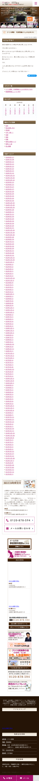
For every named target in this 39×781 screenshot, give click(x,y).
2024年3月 (8, 223)
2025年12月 (9, 175)
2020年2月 (8, 305)
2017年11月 (9, 356)
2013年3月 (8, 451)
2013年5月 (8, 447)
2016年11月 (9, 381)
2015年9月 (8, 413)
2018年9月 (8, 335)
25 (10, 113)
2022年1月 (8, 276)
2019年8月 (8, 314)
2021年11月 (9, 280)
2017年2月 (8, 374)
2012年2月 (8, 463)
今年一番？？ (9, 132)
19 (15, 112)
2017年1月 (8, 376)
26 (15, 113)
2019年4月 (8, 324)
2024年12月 (9, 203)
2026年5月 (8, 164)
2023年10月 (9, 235)
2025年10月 (9, 180)
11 (10, 110)
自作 (7, 126)
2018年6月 (8, 339)
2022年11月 (9, 260)
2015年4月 (8, 424)
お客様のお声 (22, 705)
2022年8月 (8, 264)
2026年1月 (8, 173)
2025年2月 (8, 198)
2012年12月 (9, 458)
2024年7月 (8, 214)
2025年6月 (8, 189)
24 (5, 113)
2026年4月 (8, 166)
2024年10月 (9, 207)
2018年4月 (8, 344)
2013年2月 (8, 454)
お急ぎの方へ (7, 703)
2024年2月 (8, 226)
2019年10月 (9, 312)
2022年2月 (8, 273)
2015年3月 (8, 426)
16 (33, 110)
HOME (5, 700)
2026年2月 (8, 171)
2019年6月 (8, 319)
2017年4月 (8, 369)
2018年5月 (8, 342)
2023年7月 (8, 241)
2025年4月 (8, 194)
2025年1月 (8, 200)
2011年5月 (8, 472)
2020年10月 (9, 294)
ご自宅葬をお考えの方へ (19, 703)
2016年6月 (8, 392)
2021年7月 (8, 285)
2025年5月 (8, 191)
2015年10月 (9, 410)
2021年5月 (8, 287)
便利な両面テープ (11, 141)
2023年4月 (8, 248)
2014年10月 (9, 438)
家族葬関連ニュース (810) (13, 91)
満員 (7, 137)
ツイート (33, 75)
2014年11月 (9, 435)
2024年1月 (8, 228)
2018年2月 (8, 349)
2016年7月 (8, 390)
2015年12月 (9, 406)
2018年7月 (8, 337)
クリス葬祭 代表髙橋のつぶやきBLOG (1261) (19, 89)
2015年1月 (8, 431)
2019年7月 (8, 317)
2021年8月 (8, 282)
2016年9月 (8, 385)
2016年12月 (9, 378)
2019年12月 (9, 308)
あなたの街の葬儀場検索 (28, 701)
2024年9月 (8, 210)
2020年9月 (8, 296)
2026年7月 (8, 159)
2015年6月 (8, 419)
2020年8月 (8, 298)
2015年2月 (8, 428)
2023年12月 (9, 230)
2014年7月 (8, 440)
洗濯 (7, 135)
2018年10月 (9, 333)
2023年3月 (8, 251)
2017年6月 (8, 365)
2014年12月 (9, 433)
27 (19, 113)
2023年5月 (8, 246)
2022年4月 (8, 269)
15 (28, 110)
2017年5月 (8, 367)
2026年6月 (8, 162)
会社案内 (10, 700)
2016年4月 (8, 397)
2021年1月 (8, 292)
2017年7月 (8, 362)
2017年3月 (8, 372)
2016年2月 (8, 401)
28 (24, 113)
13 (19, 110)
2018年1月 (8, 351)
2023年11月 (9, 232)
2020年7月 (8, 301)
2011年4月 (8, 474)
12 (15, 110)
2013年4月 (8, 449)
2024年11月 (9, 205)
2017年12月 (9, 353)
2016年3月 (8, 399)
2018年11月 (9, 330)
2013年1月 (8, 456)
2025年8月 (8, 184)
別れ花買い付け (10, 128)
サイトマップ (31, 705)
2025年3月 (8, 196)
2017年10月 (9, 358)
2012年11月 (9, 460)
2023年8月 (8, 239)
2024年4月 (8, 221)
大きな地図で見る (14, 581)
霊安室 (8, 130)
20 (19, 112)
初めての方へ (31, 700)
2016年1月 (8, 403)
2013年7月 (8, 442)
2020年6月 (8, 303)
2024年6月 (8, 216)
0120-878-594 (9, 750)
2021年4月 (8, 289)
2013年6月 (8, 444)
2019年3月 (8, 326)
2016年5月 (8, 394)
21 (24, 112)
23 (33, 112)
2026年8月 (8, 157)
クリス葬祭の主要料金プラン (11, 701)
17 (5, 112)
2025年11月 (9, 178)
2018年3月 (8, 346)
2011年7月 (8, 467)
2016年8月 (8, 387)
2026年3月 (8, 169)
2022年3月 (8, 271)
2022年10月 (9, 262)
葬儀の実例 (14, 705)
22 (28, 112)
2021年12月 (9, 278)
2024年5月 (8, 219)
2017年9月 (8, 360)
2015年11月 (9, 408)
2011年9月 (8, 465)
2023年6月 (8, 244)
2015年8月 (8, 415)
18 (10, 112)
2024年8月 (8, 212)
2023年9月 (8, 237)
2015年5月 (8, 422)
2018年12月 (9, 328)
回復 (7, 139)
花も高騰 (8, 146)
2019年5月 (8, 321)
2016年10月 (9, 383)
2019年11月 (9, 310)
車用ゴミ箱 (9, 144)
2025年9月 (8, 182)
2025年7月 (8, 187)
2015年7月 (8, 417)
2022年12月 (9, 257)
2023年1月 (8, 255)
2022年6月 (8, 267)
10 (5, 110)
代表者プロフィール (20, 700)
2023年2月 (8, 253)
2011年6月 (8, 470)
